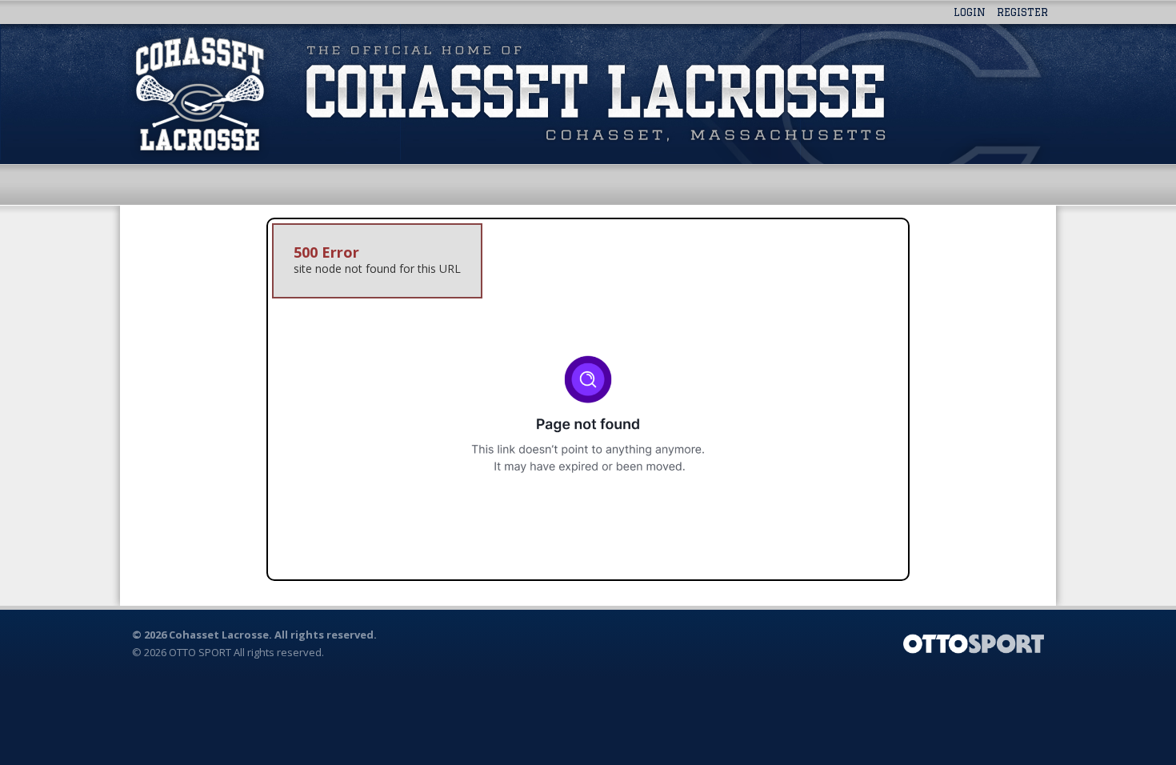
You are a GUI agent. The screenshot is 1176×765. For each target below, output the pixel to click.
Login (970, 12)
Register (1022, 12)
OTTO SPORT (200, 652)
